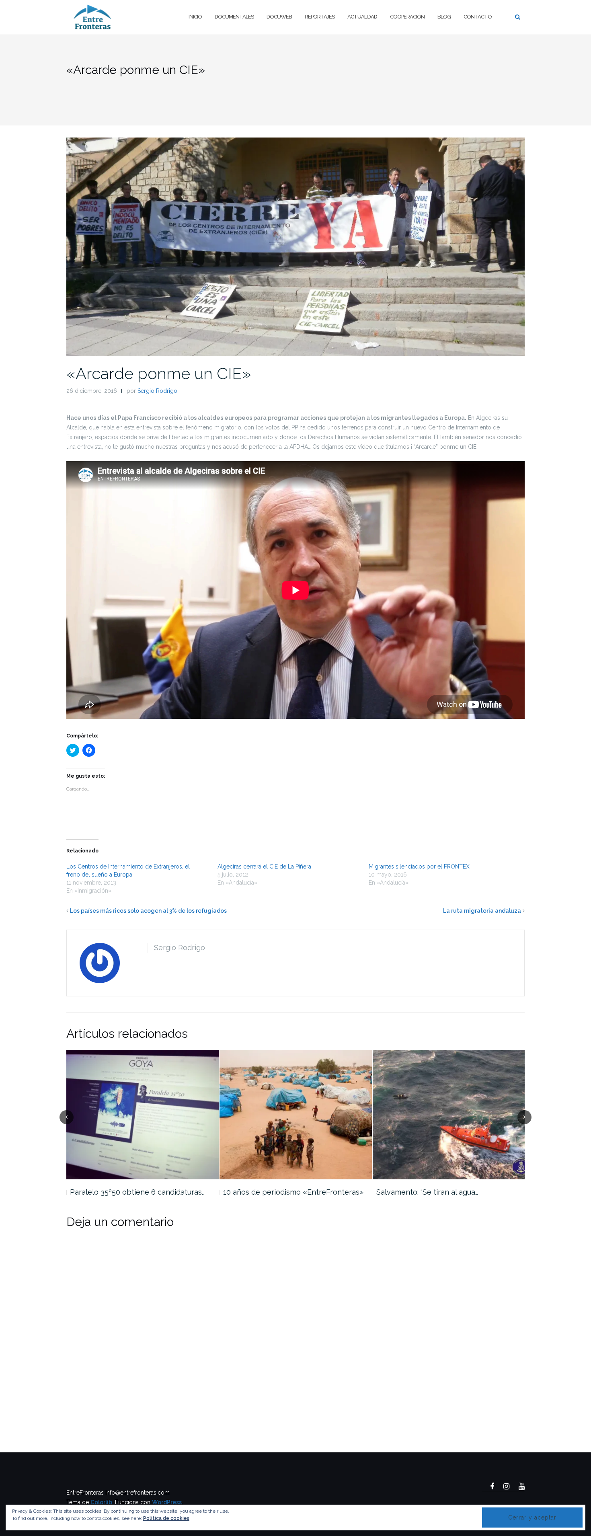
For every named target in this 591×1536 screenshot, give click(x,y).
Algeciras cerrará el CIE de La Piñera (264, 866)
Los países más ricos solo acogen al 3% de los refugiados (148, 911)
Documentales (234, 17)
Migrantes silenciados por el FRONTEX (419, 866)
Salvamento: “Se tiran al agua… (274, 1192)
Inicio (195, 17)
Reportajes (319, 17)
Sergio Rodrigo (157, 391)
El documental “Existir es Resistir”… (433, 1192)
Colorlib (101, 1502)
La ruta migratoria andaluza (482, 911)
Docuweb (279, 17)
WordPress (167, 1502)
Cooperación (407, 17)
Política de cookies (166, 1518)
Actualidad (362, 17)
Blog (444, 17)
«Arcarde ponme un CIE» (158, 373)
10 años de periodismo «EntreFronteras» (140, 1192)
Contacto (478, 17)
